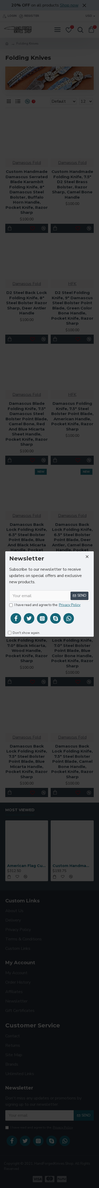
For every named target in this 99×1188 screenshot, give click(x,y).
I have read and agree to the (48, 605)
